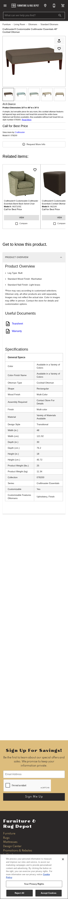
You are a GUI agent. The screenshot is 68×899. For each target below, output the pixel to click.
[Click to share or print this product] (59, 40)
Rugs (6, 837)
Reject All (19, 893)
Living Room (19, 24)
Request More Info (36, 144)
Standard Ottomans (49, 24)
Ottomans (32, 24)
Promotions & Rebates (17, 850)
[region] (34, 876)
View (21, 217)
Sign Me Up (34, 796)
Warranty (17, 331)
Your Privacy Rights (34, 884)
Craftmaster (20, 132)
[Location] (45, 5)
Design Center (12, 846)
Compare (23, 223)
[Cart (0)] (63, 5)
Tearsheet (17, 323)
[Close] (62, 859)
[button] (5, 5)
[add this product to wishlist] (59, 48)
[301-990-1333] (54, 5)
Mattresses (10, 842)
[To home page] (25, 5)
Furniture (7, 24)
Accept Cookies (48, 893)
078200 (14, 136)
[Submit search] (59, 15)
